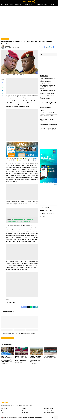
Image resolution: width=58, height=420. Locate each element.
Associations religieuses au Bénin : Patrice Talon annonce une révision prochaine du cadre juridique (48, 102)
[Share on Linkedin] (50, 47)
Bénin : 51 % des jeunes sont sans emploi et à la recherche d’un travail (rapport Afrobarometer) (48, 80)
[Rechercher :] (46, 54)
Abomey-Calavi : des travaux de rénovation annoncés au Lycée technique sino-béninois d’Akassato (48, 92)
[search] (56, 1)
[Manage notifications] (2, 417)
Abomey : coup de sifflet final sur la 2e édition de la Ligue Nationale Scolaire (48, 119)
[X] (52, 418)
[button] (51, 47)
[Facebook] (51, 418)
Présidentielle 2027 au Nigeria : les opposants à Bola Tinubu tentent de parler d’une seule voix (48, 97)
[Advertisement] (29, 13)
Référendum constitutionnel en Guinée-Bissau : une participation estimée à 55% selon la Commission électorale (7, 359)
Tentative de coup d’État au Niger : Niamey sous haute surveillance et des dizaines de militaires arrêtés (48, 114)
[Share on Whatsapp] (48, 47)
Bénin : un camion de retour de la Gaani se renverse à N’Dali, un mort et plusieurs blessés (48, 125)
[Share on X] (46, 47)
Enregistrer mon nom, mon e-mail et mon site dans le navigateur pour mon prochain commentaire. (19, 334)
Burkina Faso (12, 302)
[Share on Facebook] (44, 47)
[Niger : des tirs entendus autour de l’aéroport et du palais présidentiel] (50, 351)
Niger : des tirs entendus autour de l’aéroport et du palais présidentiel (50, 358)
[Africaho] (29, 1)
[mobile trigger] (2, 1)
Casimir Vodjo (7, 46)
